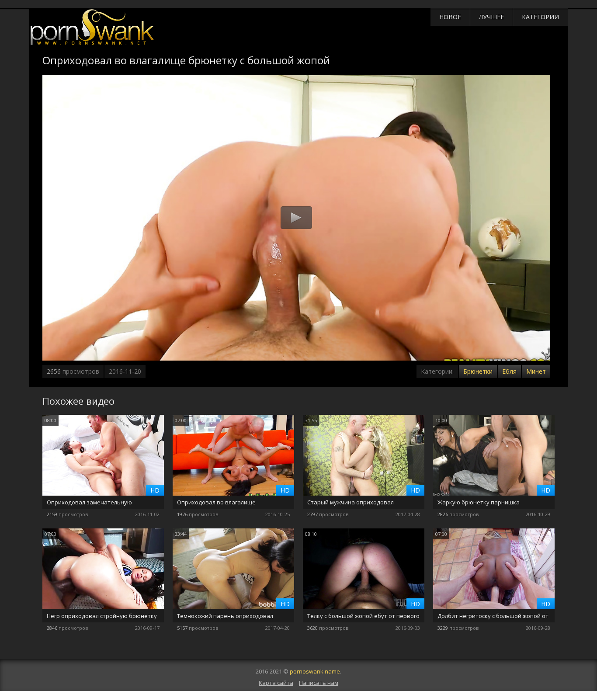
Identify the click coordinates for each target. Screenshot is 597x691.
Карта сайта (276, 683)
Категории (540, 17)
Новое (450, 17)
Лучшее (491, 17)
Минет (536, 371)
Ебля (509, 371)
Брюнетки (478, 371)
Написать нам (318, 683)
